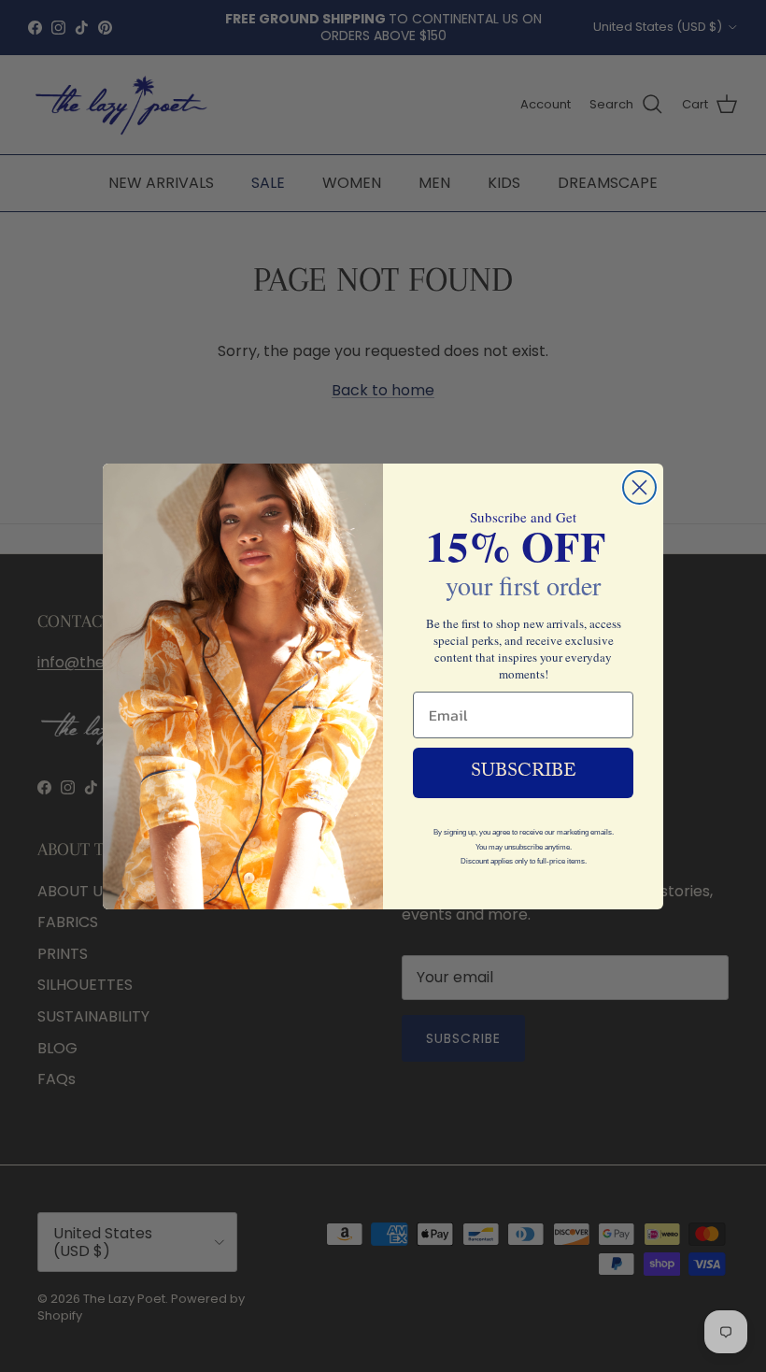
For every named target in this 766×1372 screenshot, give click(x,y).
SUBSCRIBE (523, 773)
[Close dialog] (639, 487)
